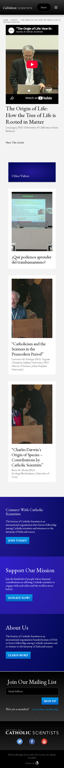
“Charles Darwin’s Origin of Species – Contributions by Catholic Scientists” (27, 457)
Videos (14, 20)
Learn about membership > (44, 711)
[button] (17, 540)
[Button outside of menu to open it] (56, 7)
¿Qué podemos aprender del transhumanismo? (32, 259)
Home (5, 20)
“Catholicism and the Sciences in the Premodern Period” (29, 349)
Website (28, 763)
